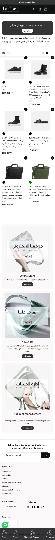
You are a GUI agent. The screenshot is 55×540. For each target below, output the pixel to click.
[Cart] (46, 9)
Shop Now (27, 284)
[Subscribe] (45, 455)
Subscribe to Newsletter (11, 490)
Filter (8, 53)
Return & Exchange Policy (11, 482)
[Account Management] (27, 387)
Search (4, 479)
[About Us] (27, 315)
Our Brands (6, 471)
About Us (27, 356)
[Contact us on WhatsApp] (5, 525)
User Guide (6, 475)
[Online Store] (27, 249)
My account (6, 494)
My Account (27, 428)
